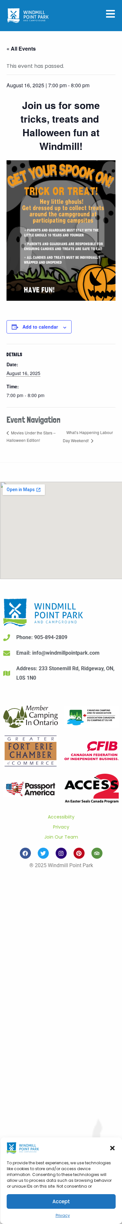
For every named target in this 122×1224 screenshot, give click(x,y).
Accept (61, 1201)
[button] (112, 1148)
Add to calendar (40, 326)
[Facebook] (25, 853)
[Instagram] (61, 853)
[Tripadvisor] (96, 853)
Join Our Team (61, 837)
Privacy (63, 1215)
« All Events (21, 48)
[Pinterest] (79, 853)
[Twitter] (43, 853)
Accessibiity (61, 817)
